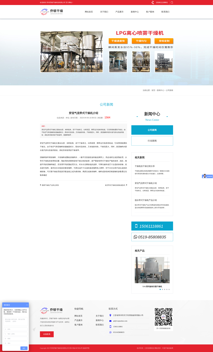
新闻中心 (135, 12)
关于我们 (104, 12)
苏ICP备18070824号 (76, 348)
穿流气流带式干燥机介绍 (146, 183)
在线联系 (46, 334)
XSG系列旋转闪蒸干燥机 (152, 286)
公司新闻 (169, 90)
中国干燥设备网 (167, 348)
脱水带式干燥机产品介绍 (146, 200)
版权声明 (86, 348)
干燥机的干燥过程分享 (145, 166)
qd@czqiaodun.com (120, 321)
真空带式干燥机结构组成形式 (115, 185)
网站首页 (89, 12)
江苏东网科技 (149, 348)
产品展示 (119, 12)
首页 (153, 90)
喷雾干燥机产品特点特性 (50, 185)
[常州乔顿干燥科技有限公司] (51, 11)
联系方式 (113, 309)
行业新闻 (152, 140)
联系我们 (165, 12)
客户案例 (150, 12)
